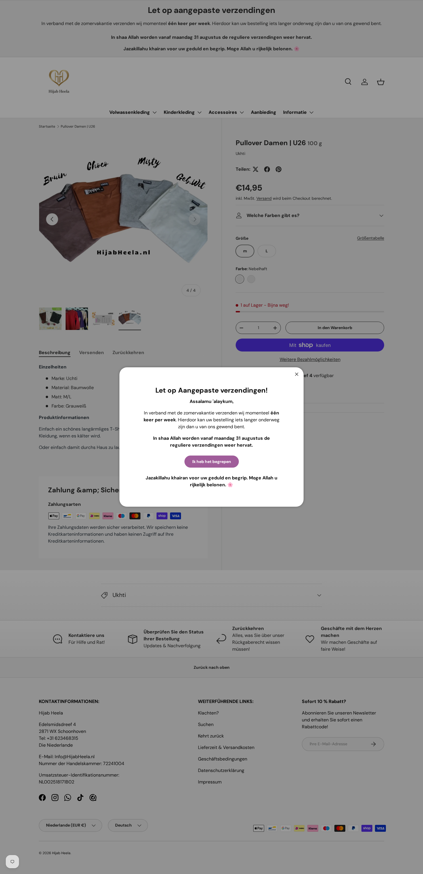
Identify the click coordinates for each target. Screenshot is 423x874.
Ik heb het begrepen (211, 461)
